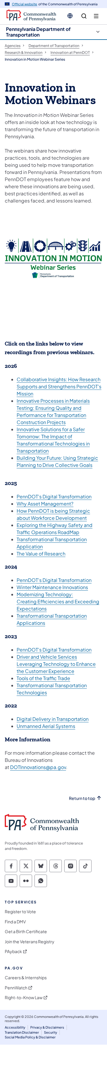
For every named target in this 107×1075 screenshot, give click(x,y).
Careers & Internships (26, 977)
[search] (84, 16)
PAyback (13, 951)
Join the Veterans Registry (29, 941)
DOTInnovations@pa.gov (38, 767)
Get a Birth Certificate (26, 931)
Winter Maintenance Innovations (52, 587)
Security (50, 1032)
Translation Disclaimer (22, 1032)
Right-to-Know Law (24, 997)
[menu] (96, 16)
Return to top (82, 798)
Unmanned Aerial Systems (46, 726)
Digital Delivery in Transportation (53, 719)
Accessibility (15, 1027)
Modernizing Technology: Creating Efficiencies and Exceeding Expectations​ (58, 601)
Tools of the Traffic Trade (43, 678)
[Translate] (69, 16)
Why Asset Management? (45, 503)
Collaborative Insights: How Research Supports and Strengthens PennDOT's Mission (59, 386)
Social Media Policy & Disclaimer (30, 1037)
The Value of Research (41, 553)
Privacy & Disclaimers (47, 1027)
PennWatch (16, 987)
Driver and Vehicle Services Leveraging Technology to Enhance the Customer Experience (56, 664)
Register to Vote (20, 911)
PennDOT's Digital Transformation (54, 496)
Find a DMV (15, 921)
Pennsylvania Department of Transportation (38, 31)
